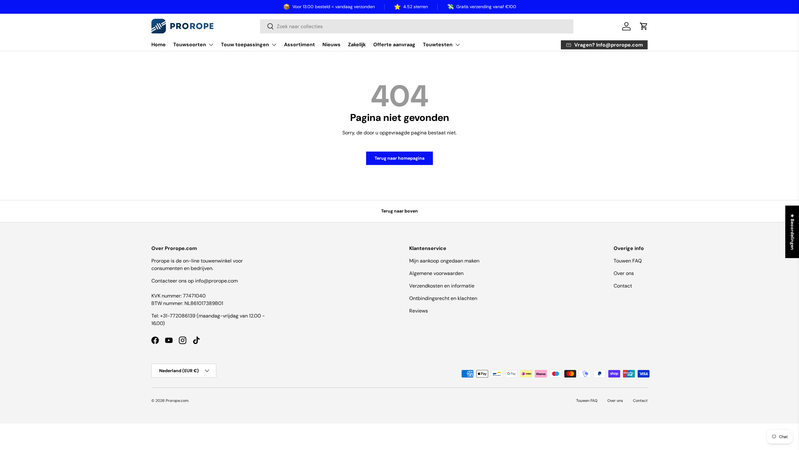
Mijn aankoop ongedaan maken (444, 261)
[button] (644, 26)
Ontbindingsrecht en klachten (443, 298)
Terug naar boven (399, 211)
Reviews (418, 311)
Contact (623, 285)
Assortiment (299, 44)
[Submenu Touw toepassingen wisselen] (274, 44)
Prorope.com (177, 400)
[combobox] (416, 26)
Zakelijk (357, 44)
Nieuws (331, 44)
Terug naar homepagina (399, 158)
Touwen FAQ (628, 261)
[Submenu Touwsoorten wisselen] (211, 44)
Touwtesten (438, 44)
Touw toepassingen (245, 44)
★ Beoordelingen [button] (792, 232)
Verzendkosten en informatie (441, 285)
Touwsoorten (189, 44)
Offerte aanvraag (394, 44)
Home (158, 44)
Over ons (624, 273)
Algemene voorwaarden (436, 273)
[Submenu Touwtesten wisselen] (457, 44)
